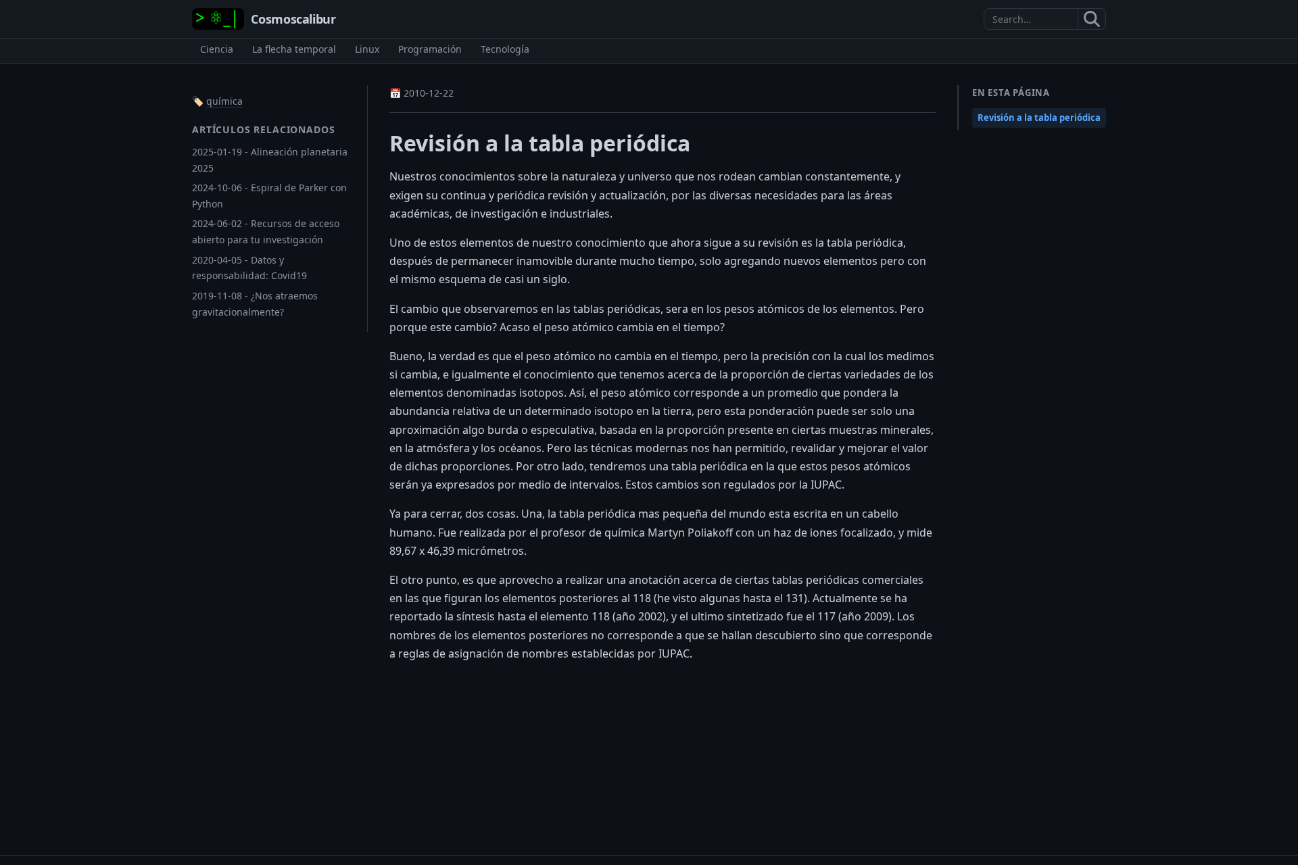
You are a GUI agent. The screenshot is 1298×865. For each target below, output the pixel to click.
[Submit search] (1092, 19)
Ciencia (216, 49)
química (224, 101)
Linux (367, 49)
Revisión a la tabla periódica (1039, 118)
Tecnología (505, 49)
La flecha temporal (294, 49)
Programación (430, 49)
